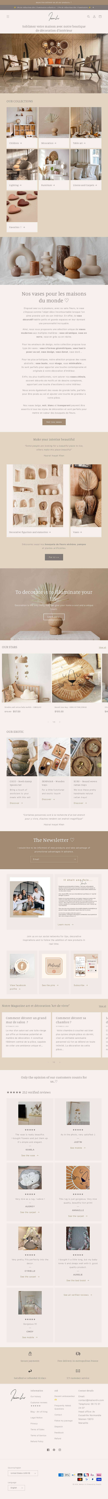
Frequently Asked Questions (63, 1407)
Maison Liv (83, 1484)
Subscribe (79, 985)
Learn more (64, 924)
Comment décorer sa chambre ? (71, 1020)
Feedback (59, 1432)
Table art (78, 143)
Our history (36, 1396)
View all (102, 647)
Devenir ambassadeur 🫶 (65, 1398)
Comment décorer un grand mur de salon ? (26, 1020)
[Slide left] (48, 722)
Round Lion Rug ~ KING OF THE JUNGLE (71, 707)
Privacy (34, 1423)
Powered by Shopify (94, 1484)
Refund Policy (37, 1441)
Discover (14, 803)
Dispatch (59, 1426)
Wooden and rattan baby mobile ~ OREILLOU (23, 707)
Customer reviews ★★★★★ (39, 1404)
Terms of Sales (37, 1429)
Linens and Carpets (83, 185)
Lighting (14, 185)
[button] (8, 16)
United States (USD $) (20, 1473)
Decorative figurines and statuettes (28, 532)
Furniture (46, 185)
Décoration (47, 143)
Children (14, 143)
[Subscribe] (75, 859)
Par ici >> (54, 557)
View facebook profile (18, 987)
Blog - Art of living (39, 1412)
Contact (58, 1415)
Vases (76, 532)
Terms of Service (38, 1435)
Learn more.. (54, 617)
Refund (58, 1438)
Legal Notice (36, 1417)
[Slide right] (60, 722)
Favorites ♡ (15, 227)
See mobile (76, 1147)
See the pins (48, 985)
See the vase (28, 1155)
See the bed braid (76, 1280)
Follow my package (63, 1420)
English (14, 1488)
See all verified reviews (76, 1295)
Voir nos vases (54, 422)
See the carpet (28, 1212)
